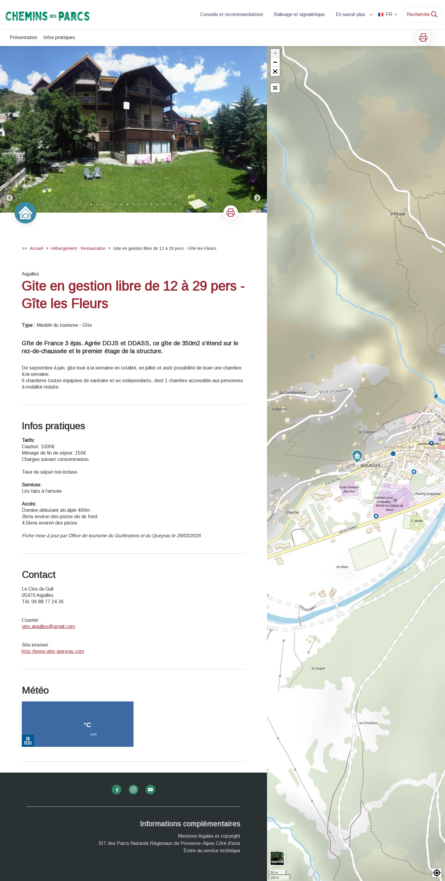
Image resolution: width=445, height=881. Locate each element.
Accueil (36, 248)
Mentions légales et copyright (209, 836)
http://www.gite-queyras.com (53, 651)
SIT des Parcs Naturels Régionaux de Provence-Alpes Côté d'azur (169, 843)
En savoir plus (350, 14)
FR (389, 14)
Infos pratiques (59, 37)
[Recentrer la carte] (275, 87)
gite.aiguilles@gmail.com (48, 626)
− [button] (275, 62)
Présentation (23, 37)
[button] (275, 71)
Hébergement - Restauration (78, 248)
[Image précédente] (9, 129)
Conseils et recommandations (231, 14)
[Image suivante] (257, 129)
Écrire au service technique (211, 850)
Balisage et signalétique (299, 14)
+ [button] (275, 53)
